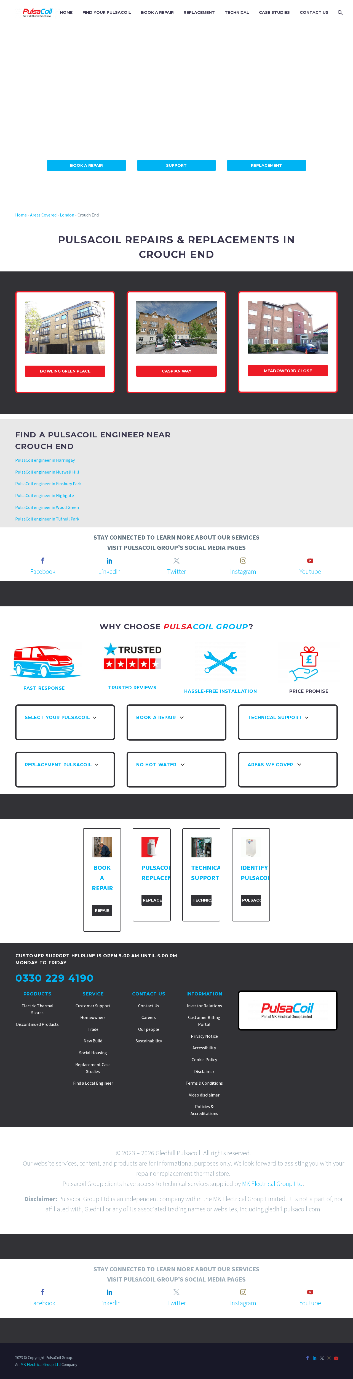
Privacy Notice (204, 1036)
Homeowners (93, 1017)
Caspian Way (176, 371)
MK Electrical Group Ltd (272, 1183)
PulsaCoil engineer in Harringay (45, 460)
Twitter (176, 571)
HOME (66, 12)
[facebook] (43, 561)
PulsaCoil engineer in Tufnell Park (47, 519)
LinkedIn (109, 571)
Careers (148, 1017)
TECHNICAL (237, 12)
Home (21, 215)
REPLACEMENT (199, 12)
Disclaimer (204, 1071)
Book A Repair (86, 165)
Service (93, 994)
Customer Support (93, 1005)
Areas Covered (43, 215)
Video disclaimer (204, 1095)
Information (204, 994)
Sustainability (149, 1041)
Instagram (243, 571)
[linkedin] (110, 561)
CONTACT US (314, 12)
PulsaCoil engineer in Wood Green (47, 507)
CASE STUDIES (274, 12)
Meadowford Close (288, 370)
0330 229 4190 (54, 978)
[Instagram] (329, 1358)
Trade (93, 1029)
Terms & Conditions (204, 1083)
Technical (202, 900)
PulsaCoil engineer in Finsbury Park (48, 483)
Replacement (266, 165)
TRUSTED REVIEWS (132, 687)
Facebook (42, 571)
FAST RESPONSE (44, 688)
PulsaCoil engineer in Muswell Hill (47, 472)
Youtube (310, 571)
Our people (148, 1029)
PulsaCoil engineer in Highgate (44, 495)
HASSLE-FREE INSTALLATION (220, 691)
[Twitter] (322, 1358)
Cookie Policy (204, 1059)
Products (37, 994)
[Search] (339, 12)
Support (176, 165)
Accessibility (204, 1047)
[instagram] (243, 561)
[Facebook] (307, 1358)
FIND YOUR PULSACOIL (106, 12)
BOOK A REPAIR (157, 12)
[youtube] (310, 561)
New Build (93, 1041)
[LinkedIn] (314, 1358)
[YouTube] (336, 1358)
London (67, 215)
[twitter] (176, 561)
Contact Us (148, 994)
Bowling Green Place (65, 371)
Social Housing (93, 1052)
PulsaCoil (251, 900)
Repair (102, 910)
